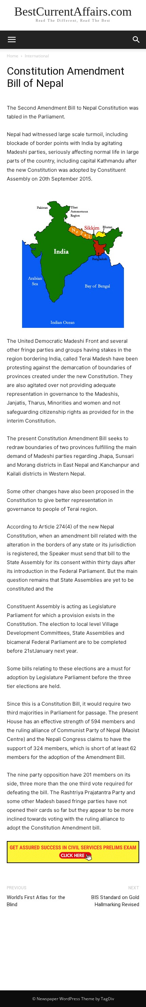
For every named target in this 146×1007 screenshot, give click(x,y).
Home (12, 56)
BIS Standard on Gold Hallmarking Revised (115, 901)
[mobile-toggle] (11, 40)
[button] (136, 40)
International (37, 56)
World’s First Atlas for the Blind (36, 901)
